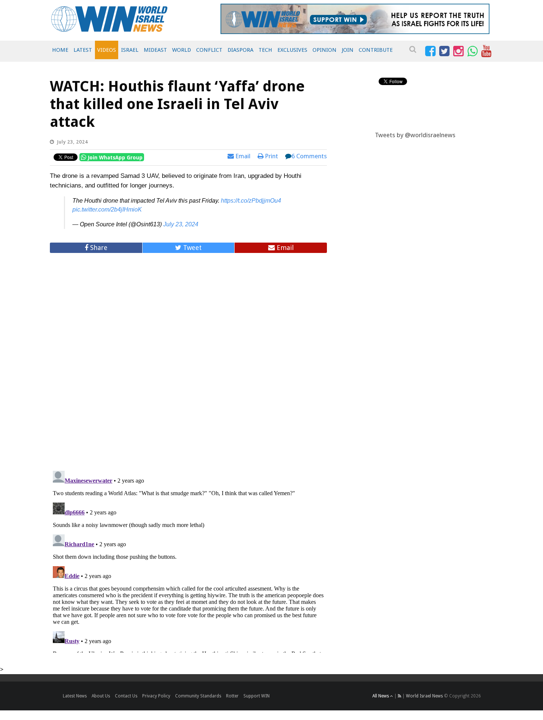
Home (60, 50)
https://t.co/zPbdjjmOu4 (251, 200)
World (181, 50)
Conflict (209, 50)
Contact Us (126, 696)
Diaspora (240, 50)
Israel (130, 50)
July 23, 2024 (180, 224)
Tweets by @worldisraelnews (415, 135)
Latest (83, 50)
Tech (265, 50)
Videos (106, 50)
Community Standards (198, 696)
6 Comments (309, 156)
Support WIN (256, 696)
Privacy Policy (156, 696)
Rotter (232, 696)
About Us (101, 696)
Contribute (376, 50)
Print (270, 156)
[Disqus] (188, 358)
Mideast (155, 50)
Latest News (75, 696)
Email (242, 156)
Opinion (325, 50)
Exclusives (292, 50)
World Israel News (424, 696)
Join (348, 50)
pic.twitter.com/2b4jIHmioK (107, 209)
